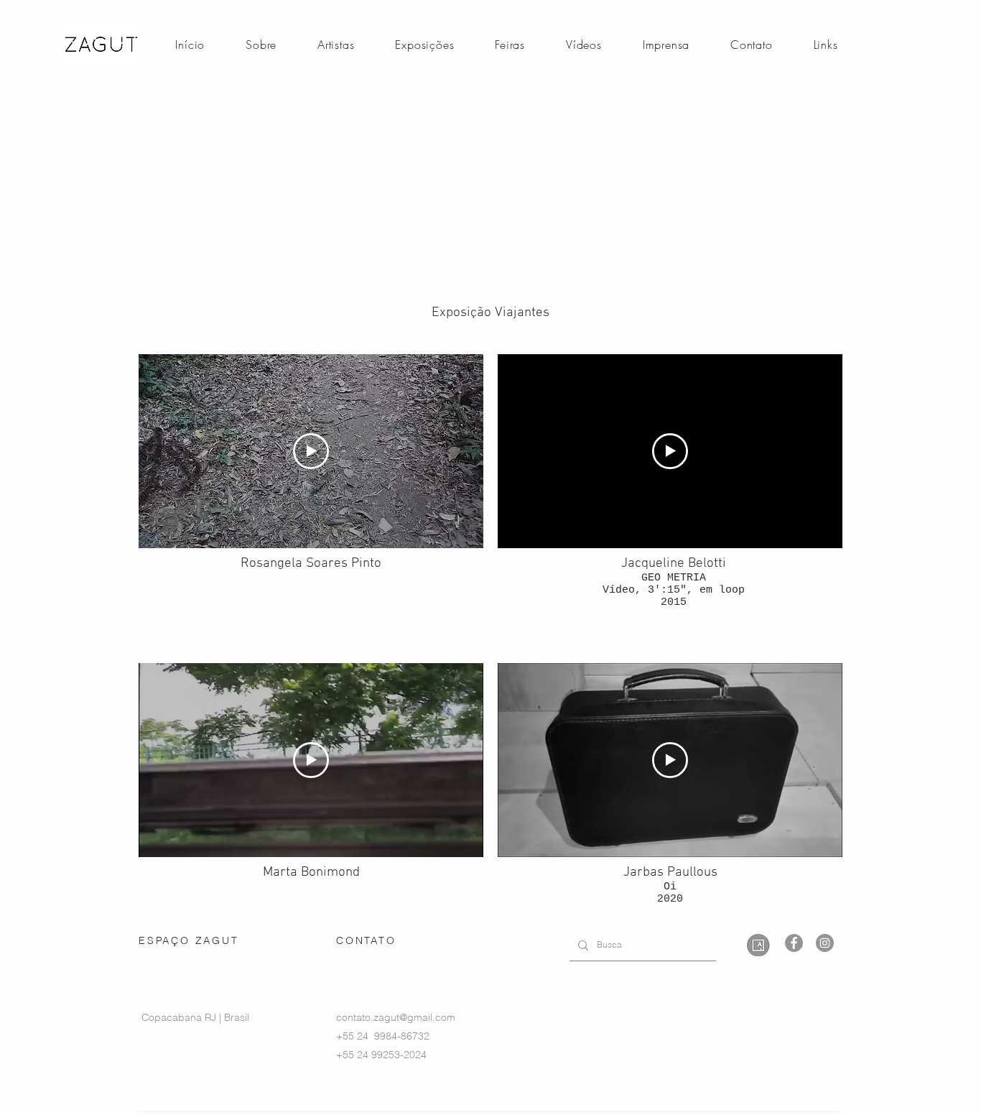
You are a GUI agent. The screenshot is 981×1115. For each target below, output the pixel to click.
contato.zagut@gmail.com (395, 1017)
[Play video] (311, 451)
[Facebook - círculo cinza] (794, 943)
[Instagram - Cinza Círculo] (825, 943)
